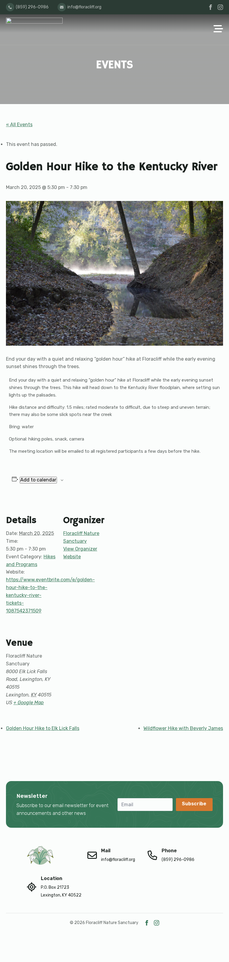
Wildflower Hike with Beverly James (183, 728)
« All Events (19, 124)
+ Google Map (28, 702)
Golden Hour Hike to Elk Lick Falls (42, 728)
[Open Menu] (218, 29)
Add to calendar (38, 480)
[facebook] (210, 7)
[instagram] (220, 7)
